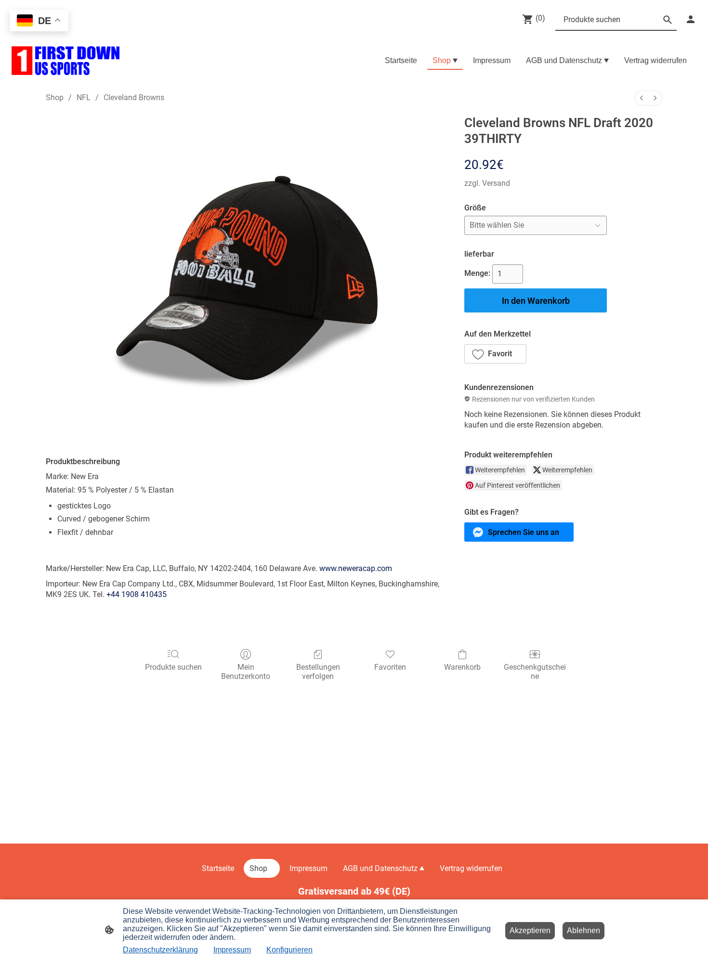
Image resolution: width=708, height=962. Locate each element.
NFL (84, 97)
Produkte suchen (173, 667)
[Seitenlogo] (65, 60)
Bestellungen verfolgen (318, 672)
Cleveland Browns (134, 97)
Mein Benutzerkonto (245, 672)
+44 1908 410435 (136, 594)
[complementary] (39, 21)
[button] (495, 354)
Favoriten (390, 667)
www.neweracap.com (355, 568)
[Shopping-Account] (690, 19)
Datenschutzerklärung (160, 950)
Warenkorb (462, 667)
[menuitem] (641, 98)
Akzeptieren (530, 930)
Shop (55, 97)
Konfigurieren (289, 950)
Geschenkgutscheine (535, 672)
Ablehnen (583, 930)
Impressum (232, 950)
